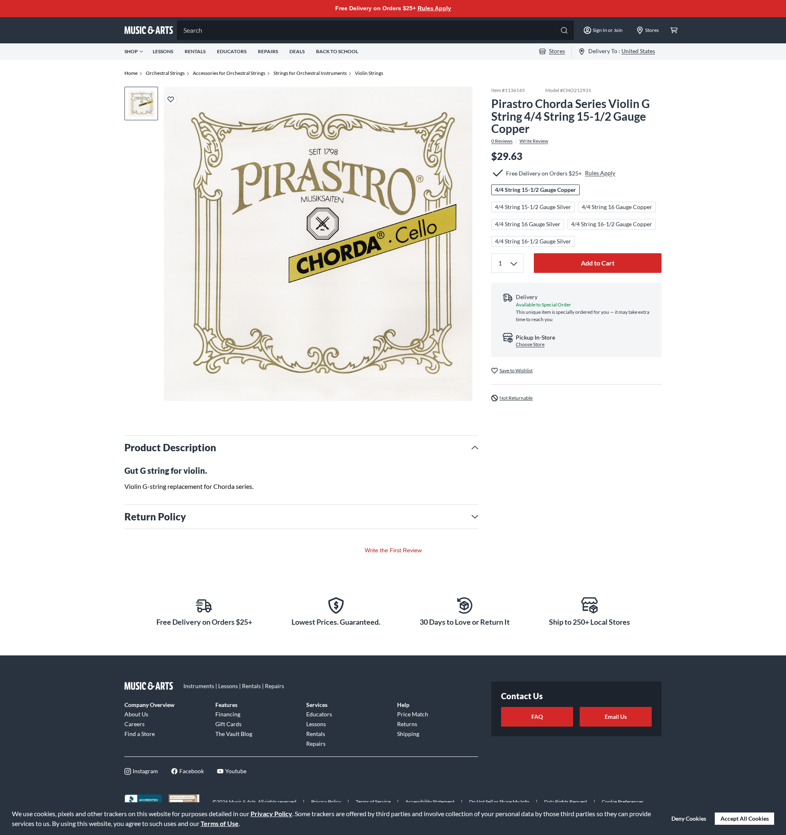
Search (192, 30)
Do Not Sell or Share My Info (499, 802)
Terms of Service (373, 802)
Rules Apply (434, 8)
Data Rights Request (565, 802)
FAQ (537, 716)
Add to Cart (597, 263)
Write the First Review (393, 550)
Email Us (616, 716)
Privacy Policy (271, 813)
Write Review (533, 141)
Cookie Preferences (623, 802)
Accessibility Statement (429, 802)
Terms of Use (220, 823)
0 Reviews (502, 141)
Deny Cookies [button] (688, 818)
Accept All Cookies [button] (744, 818)
